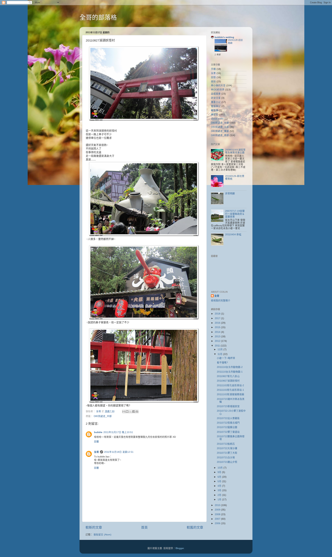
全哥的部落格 (98, 17)
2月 (220, 495)
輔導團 (214, 110)
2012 (218, 341)
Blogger (180, 548)
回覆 (96, 441)
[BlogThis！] (127, 411)
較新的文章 (94, 527)
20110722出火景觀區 (228, 418)
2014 (218, 332)
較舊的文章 (195, 527)
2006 (218, 523)
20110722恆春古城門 (228, 422)
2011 (218, 345)
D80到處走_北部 (220, 127)
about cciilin (217, 118)
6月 (220, 477)
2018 (218, 313)
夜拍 (213, 81)
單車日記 (216, 102)
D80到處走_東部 (220, 131)
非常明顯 (230, 193)
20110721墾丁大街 (227, 453)
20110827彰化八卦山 (228, 376)
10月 (220, 467)
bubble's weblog (224, 37)
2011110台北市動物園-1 (230, 371)
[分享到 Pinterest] (137, 411)
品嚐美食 (216, 93)
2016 (218, 323)
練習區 (214, 114)
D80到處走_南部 (220, 135)
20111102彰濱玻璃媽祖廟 (230, 394)
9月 (220, 472)
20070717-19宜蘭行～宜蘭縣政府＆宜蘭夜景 (235, 214)
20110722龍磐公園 (227, 427)
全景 (213, 73)
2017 (218, 318)
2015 (218, 327)
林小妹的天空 (218, 85)
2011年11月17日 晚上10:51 (118, 432)
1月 (220, 499)
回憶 (213, 77)
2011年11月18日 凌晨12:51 (118, 452)
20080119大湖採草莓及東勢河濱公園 (235, 151)
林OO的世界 (217, 89)
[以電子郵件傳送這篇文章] (124, 411)
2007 (218, 519)
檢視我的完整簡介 (220, 300)
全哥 (96, 452)
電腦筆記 (216, 106)
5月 (220, 481)
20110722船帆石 (226, 444)
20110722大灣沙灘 (227, 448)
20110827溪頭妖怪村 (228, 380)
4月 (220, 486)
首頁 (144, 527)
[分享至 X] (130, 411)
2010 (218, 505)
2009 (218, 509)
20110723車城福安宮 (228, 406)
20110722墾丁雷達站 (228, 432)
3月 (220, 490)
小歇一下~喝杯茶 (226, 358)
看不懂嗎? (222, 362)
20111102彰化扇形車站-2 (230, 385)
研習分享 (216, 98)
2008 (218, 514)
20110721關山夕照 (227, 462)
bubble (98, 432)
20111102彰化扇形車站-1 (230, 390)
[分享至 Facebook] (133, 411)
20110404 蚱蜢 (233, 234)
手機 (213, 69)
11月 (220, 354)
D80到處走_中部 (103, 416)
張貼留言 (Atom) (102, 534)
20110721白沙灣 (226, 457)
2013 (218, 336)
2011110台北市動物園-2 (230, 367)
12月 (220, 349)
